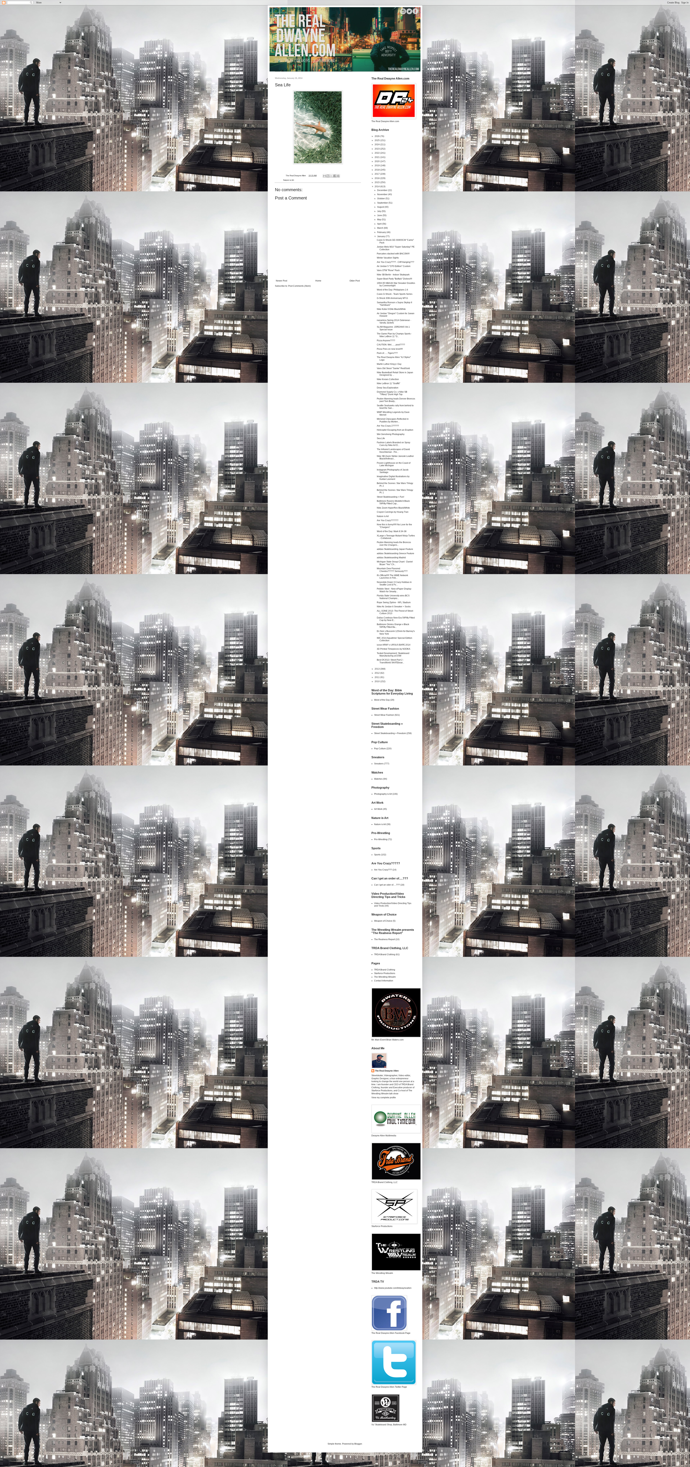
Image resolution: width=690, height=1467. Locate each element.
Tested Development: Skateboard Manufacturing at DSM (393, 654)
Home (318, 281)
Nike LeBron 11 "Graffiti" (388, 383)
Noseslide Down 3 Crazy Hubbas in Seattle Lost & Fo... (394, 583)
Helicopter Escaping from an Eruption (395, 430)
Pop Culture (380, 748)
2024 (377, 144)
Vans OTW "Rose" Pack (388, 270)
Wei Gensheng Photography (390, 434)
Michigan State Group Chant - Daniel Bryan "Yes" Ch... (395, 562)
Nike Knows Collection (388, 379)
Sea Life (381, 438)
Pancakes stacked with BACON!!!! (393, 253)
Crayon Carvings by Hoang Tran (392, 512)
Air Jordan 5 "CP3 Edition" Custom (393, 266)
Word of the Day (382, 700)
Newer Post (281, 281)
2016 (377, 178)
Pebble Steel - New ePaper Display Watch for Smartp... (394, 590)
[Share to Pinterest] (338, 176)
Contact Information (383, 980)
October (381, 198)
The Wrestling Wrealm (385, 977)
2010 (377, 681)
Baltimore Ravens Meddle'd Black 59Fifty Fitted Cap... (393, 502)
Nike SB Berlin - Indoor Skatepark (393, 274)
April (379, 224)
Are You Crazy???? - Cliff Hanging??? (395, 262)
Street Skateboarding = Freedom (390, 733)
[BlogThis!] (328, 176)
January (381, 236)
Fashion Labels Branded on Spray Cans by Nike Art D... (393, 443)
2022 (377, 153)
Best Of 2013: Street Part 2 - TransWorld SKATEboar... (390, 661)
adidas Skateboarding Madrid (391, 557)
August (381, 207)
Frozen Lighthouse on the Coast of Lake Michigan (393, 464)
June (380, 215)
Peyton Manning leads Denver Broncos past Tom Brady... (396, 399)
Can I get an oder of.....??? (387, 885)
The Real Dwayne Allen (387, 1071)
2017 (377, 174)
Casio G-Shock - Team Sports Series (394, 294)
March (380, 228)
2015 (377, 182)
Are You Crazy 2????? (388, 426)
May (379, 219)
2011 (377, 677)
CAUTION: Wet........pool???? (391, 344)
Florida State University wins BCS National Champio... (393, 596)
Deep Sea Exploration (387, 387)
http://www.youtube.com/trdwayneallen (392, 1288)
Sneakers (378, 763)
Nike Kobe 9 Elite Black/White (391, 309)
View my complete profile (383, 1097)
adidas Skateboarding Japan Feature (395, 549)
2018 (377, 170)
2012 (377, 673)
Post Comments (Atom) (299, 286)
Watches (378, 779)
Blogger (358, 1444)
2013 (377, 669)
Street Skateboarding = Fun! (390, 497)
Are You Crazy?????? (387, 520)
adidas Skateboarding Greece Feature (395, 553)
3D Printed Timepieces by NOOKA (393, 649)
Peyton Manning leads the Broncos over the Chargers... (394, 543)
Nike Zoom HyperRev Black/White (393, 508)
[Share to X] (331, 176)
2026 (377, 136)
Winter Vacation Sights (388, 258)
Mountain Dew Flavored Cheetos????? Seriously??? (392, 569)
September (382, 203)
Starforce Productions (384, 973)
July (379, 211)
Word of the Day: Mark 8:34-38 (391, 531)
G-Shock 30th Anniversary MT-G (392, 298)
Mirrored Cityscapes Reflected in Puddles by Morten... (393, 420)
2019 (377, 165)
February (382, 232)
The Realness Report (384, 939)
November (382, 194)
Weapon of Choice (383, 921)
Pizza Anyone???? (386, 340)
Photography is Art (383, 794)
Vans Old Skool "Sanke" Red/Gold (393, 368)
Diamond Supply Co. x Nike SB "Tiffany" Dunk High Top (392, 393)
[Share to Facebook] (335, 176)
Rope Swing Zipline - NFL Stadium (394, 602)
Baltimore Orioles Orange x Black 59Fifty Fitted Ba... (393, 625)
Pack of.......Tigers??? (387, 353)
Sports (377, 854)
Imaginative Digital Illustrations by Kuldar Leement (393, 477)
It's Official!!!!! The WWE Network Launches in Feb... (392, 576)
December (382, 190)
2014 (377, 186)
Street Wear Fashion (384, 715)
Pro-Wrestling (380, 839)
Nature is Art (288, 180)
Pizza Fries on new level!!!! (390, 349)
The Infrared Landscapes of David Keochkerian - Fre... (393, 450)
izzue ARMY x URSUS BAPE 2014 (393, 645)
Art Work (378, 809)
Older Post (354, 281)
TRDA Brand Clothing (384, 954)
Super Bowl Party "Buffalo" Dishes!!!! (394, 279)
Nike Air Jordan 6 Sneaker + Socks (394, 606)
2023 (377, 149)
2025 (377, 140)
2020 (377, 161)
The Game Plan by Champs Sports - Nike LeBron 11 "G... (394, 334)
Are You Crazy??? (383, 869)
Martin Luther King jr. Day (389, 364)
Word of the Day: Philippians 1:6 (392, 289)
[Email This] (324, 176)
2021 (377, 157)
